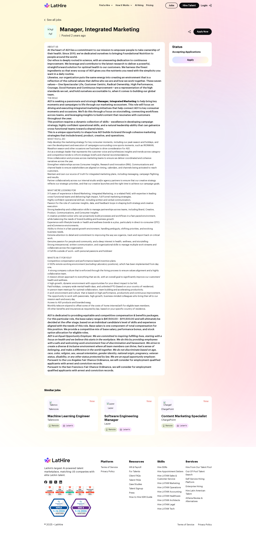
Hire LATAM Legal (166, 505)
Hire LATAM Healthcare (168, 496)
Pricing (149, 5)
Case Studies (135, 484)
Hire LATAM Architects (168, 500)
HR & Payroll (135, 467)
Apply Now (202, 32)
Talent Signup (136, 489)
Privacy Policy (108, 471)
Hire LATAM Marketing (168, 483)
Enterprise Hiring (194, 486)
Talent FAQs (135, 480)
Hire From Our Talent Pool (199, 467)
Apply (190, 60)
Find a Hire (104, 5)
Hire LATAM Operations (169, 487)
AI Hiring (139, 5)
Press (132, 493)
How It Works (122, 5)
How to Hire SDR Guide (140, 497)
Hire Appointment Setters (170, 471)
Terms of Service (109, 467)
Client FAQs (135, 476)
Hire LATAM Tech (166, 509)
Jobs (171, 5)
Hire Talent (189, 5)
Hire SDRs (162, 467)
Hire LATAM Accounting (169, 492)
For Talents (134, 471)
